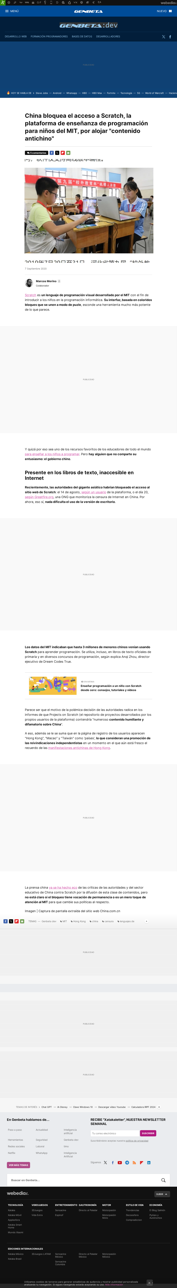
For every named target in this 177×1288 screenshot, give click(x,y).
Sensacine (60, 1210)
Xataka (11, 1210)
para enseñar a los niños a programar (52, 454)
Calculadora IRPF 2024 (143, 1107)
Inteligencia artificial (70, 1131)
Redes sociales (16, 1146)
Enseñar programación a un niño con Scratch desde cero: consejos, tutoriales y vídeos (111, 688)
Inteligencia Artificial (70, 1154)
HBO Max (97, 93)
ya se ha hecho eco (63, 887)
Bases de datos (82, 36)
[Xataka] (3, 3)
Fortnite (111, 93)
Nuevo (162, 11)
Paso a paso (15, 1129)
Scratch (30, 295)
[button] (48, 281)
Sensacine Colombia (60, 1263)
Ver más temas (18, 1165)
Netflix (11, 1152)
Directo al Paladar (88, 1210)
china (95, 921)
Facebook (170, 37)
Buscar (163, 1180)
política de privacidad (137, 1140)
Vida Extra (37, 1215)
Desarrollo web (16, 36)
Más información (114, 1284)
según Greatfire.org (39, 497)
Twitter (164, 37)
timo (66, 1146)
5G (138, 93)
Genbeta (88, 11)
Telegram (127, 1162)
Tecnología (126, 93)
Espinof (59, 1215)
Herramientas (15, 1139)
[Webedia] (17, 1193)
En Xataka (89, 681)
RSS (134, 1162)
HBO (84, 93)
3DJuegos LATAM (41, 1254)
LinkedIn (149, 1162)
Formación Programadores (49, 36)
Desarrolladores (108, 36)
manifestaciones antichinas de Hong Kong (79, 748)
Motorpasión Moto (109, 1216)
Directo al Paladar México (88, 1255)
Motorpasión (109, 1210)
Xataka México (16, 1254)
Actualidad (42, 1129)
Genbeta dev (89, 25)
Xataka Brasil (14, 1258)
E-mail (68, 153)
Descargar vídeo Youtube (112, 1107)
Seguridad (42, 1139)
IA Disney (62, 1107)
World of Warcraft (154, 93)
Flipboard (63, 153)
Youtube (120, 1162)
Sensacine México (60, 1255)
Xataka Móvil (14, 1215)
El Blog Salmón (157, 1210)
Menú (14, 11)
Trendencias (132, 1210)
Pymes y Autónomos (156, 1216)
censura (109, 921)
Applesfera (14, 1219)
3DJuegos (37, 1210)
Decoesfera (132, 1215)
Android (57, 93)
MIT (65, 921)
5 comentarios (38, 152)
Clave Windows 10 (83, 1107)
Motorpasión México (109, 1255)
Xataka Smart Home (15, 1226)
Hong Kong (79, 921)
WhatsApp (42, 1152)
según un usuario (93, 492)
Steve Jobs (42, 93)
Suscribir (148, 1133)
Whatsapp (71, 93)
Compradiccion (134, 1219)
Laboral (40, 1146)
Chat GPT (46, 1107)
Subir (159, 1194)
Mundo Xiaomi (15, 1232)
